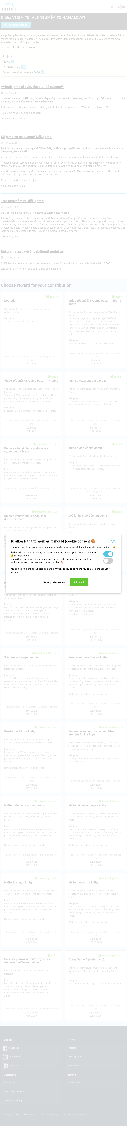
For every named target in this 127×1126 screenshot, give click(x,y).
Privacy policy (61, 568)
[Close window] (113, 540)
